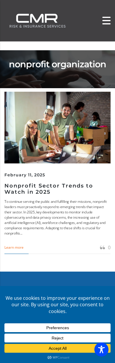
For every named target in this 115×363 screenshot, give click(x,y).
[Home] (36, 20)
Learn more (14, 247)
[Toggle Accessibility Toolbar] (101, 349)
